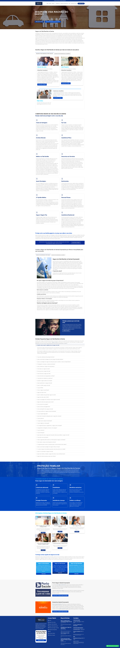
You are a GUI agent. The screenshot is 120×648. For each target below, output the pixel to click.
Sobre (50, 3)
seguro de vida (54, 342)
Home (47, 3)
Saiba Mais (43, 532)
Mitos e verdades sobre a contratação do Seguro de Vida (43, 526)
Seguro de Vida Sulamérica (76, 563)
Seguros (53, 3)
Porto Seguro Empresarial (61, 584)
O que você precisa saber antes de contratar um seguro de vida (43, 544)
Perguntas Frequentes (64, 3)
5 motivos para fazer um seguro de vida (60, 543)
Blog (69, 3)
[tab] (44, 54)
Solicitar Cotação (52, 635)
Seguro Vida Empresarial (53, 625)
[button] (112, 646)
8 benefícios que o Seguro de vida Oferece (60, 526)
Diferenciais (58, 3)
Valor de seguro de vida (77, 525)
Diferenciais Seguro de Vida (54, 627)
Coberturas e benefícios (42, 70)
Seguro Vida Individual (53, 624)
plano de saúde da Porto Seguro (58, 590)
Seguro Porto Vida (52, 622)
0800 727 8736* (76, 641)
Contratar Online (74, 3)
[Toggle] (36, 345)
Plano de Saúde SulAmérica (57, 604)
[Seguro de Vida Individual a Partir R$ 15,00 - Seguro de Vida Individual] (38, 3)
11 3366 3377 (82, 629)
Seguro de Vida (44, 469)
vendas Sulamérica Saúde (63, 608)
